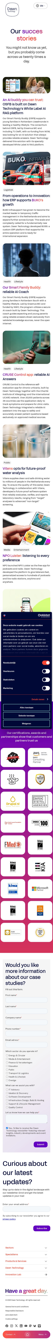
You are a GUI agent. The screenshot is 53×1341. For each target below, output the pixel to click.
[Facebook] (6, 1325)
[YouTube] (25, 1326)
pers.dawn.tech (11, 1315)
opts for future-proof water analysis (24, 470)
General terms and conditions (17, 1307)
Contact (9, 1334)
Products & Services (15, 1261)
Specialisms (11, 1254)
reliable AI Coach (22, 289)
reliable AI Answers (26, 376)
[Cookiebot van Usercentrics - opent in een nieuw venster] (38, 615)
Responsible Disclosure (14, 1311)
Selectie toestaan (26, 715)
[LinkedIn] (21, 1325)
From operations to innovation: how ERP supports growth (26, 200)
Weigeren (26, 723)
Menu (41, 1334)
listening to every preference (26, 557)
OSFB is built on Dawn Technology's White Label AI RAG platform (24, 106)
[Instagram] (11, 1325)
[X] (16, 1325)
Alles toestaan (26, 707)
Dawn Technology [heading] (14, 1267)
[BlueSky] (34, 1326)
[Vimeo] (39, 1325)
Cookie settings (11, 1319)
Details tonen (38, 699)
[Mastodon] (30, 1326)
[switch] (46, 671)
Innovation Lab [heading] (13, 1274)
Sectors (9, 1247)
